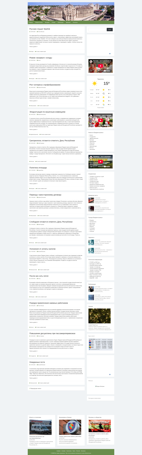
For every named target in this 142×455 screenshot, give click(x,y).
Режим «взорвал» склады (40, 58)
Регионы (32, 161)
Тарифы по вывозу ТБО (95, 270)
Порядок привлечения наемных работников (48, 303)
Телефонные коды (94, 181)
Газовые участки (93, 179)
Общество (92, 143)
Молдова (47, 22)
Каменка (92, 226)
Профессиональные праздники (97, 186)
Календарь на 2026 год (95, 263)
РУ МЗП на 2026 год (94, 262)
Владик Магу (40, 170)
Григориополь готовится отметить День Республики (52, 141)
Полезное (75, 22)
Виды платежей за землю (96, 274)
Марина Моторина (42, 87)
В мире (53, 22)
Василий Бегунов (41, 251)
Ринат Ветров (41, 305)
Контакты (83, 450)
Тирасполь (92, 229)
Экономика (92, 149)
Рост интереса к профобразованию (44, 85)
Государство (33, 356)
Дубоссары (92, 224)
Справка (63, 450)
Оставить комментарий (41, 51)
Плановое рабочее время (96, 265)
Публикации (60, 22)
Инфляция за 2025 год (95, 276)
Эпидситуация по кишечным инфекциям (47, 112)
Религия (78, 450)
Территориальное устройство (97, 189)
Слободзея (92, 228)
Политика (92, 144)
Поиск (109, 29)
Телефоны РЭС (93, 178)
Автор (39, 60)
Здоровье (68, 22)
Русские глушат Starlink (39, 29)
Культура (92, 139)
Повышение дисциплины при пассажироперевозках (52, 333)
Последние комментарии (94, 398)
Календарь (69, 450)
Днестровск (92, 223)
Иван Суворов (41, 336)
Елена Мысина (41, 31)
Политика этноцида (38, 168)
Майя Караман (41, 143)
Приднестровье (39, 22)
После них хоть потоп (38, 276)
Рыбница (92, 231)
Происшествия (34, 269)
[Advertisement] (56, 402)
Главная (31, 22)
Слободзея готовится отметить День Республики (51, 222)
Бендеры (92, 220)
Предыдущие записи (35, 388)
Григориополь (93, 221)
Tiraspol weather (100, 107)
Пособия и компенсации (95, 273)
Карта (74, 450)
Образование (33, 105)
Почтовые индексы (94, 182)
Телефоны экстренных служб (97, 176)
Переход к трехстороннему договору (45, 195)
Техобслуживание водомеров (97, 268)
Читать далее (35, 46)
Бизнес (32, 327)
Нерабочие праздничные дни (97, 184)
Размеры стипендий (94, 271)
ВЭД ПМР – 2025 (94, 278)
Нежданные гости (37, 362)
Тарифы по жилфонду (95, 267)
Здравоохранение (34, 134)
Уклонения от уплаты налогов (42, 249)
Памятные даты (93, 187)
